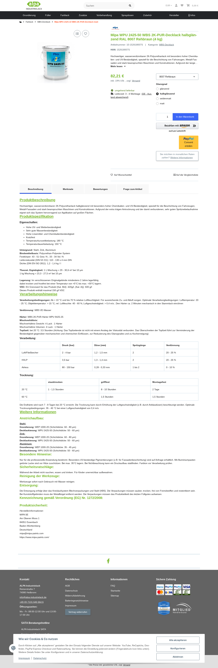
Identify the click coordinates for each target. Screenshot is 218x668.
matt (162, 103)
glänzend (164, 88)
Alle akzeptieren (178, 640)
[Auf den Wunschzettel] (85, 33)
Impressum (24, 658)
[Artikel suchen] (130, 5)
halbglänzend (167, 93)
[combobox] (177, 76)
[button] (176, 5)
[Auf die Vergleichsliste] (77, 33)
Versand (136, 80)
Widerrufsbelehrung (75, 595)
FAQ (113, 585)
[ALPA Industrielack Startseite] (34, 5)
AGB (67, 585)
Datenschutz (40, 658)
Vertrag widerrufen (77, 612)
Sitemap (115, 595)
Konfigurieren (177, 648)
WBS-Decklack (166, 44)
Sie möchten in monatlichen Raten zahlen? (177, 156)
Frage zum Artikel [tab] (132, 189)
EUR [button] (168, 5)
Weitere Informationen (181, 157)
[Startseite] (21, 21)
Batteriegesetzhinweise (76, 600)
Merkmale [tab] (68, 189)
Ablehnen (178, 656)
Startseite (115, 590)
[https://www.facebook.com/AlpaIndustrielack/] (108, 561)
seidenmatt (165, 98)
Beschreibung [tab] (35, 189)
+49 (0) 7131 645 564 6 (32, 602)
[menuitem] (29, 15)
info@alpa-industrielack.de (33, 597)
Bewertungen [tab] (100, 189)
